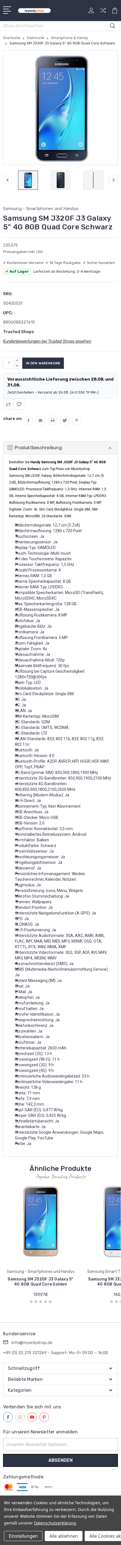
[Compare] (103, 12)
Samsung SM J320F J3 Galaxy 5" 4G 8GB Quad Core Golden (40, 1282)
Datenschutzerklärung (55, 1523)
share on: (12, 418)
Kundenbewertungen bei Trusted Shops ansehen (47, 341)
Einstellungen (23, 1536)
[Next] (113, 180)
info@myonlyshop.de (32, 1342)
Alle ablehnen (63, 1536)
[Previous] (7, 180)
